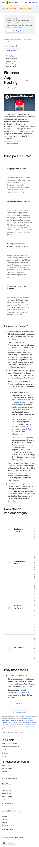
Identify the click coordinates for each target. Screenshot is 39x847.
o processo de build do (21, 429)
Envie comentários (12, 50)
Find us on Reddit (7, 768)
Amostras (5, 750)
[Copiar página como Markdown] (12, 87)
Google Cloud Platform (9, 826)
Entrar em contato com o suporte (12, 787)
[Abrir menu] (3, 2)
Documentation (9, 9)
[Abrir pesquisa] (22, 2)
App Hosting (25, 9)
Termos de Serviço (7, 837)
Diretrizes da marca (8, 800)
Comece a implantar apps (17, 675)
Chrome (4, 819)
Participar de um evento (9, 778)
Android (4, 816)
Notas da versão (7, 797)
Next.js (22, 686)
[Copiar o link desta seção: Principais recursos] (6, 160)
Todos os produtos (7, 829)
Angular (29, 686)
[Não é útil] (16, 46)
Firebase (6, 39)
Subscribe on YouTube (8, 775)
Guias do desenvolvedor (9, 743)
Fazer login (33, 2)
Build (8, 42)
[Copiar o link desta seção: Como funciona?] (30, 326)
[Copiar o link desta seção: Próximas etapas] (30, 670)
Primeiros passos (12, 143)
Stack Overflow (6, 790)
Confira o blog (6, 765)
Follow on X (5, 772)
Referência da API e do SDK (10, 746)
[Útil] (13, 46)
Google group (6, 793)
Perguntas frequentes (8, 803)
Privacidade (19, 837)
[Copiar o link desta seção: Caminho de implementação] (29, 513)
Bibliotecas (5, 753)
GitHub (4, 756)
